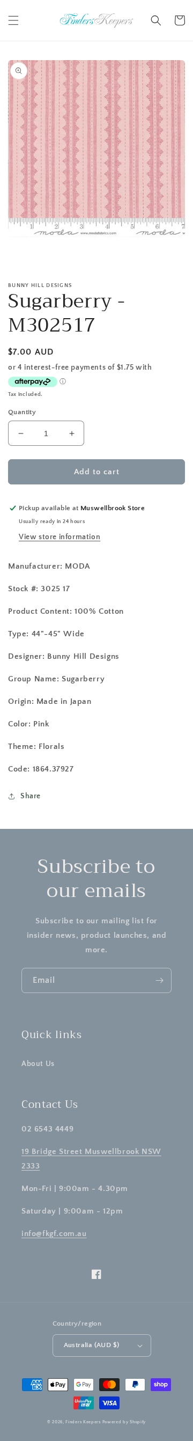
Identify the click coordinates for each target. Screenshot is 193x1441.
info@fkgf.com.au (54, 1233)
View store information (59, 537)
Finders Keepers (83, 1422)
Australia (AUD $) (92, 1345)
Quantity (22, 412)
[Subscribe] (159, 980)
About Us (38, 1064)
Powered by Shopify (124, 1422)
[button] (13, 20)
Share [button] (30, 796)
